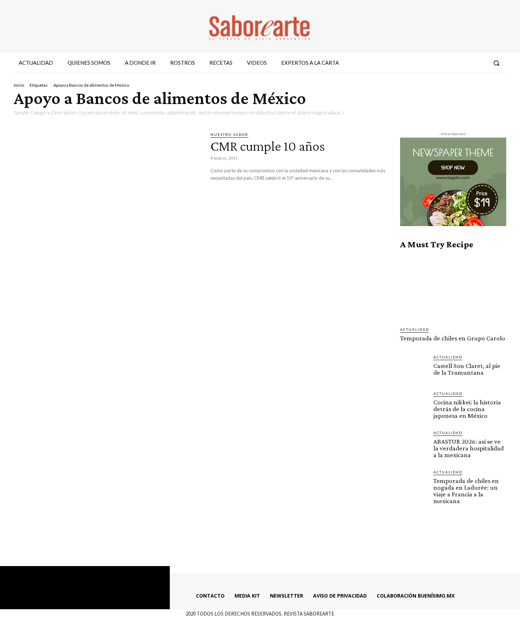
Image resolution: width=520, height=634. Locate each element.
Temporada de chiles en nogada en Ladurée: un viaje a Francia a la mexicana (466, 491)
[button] (496, 63)
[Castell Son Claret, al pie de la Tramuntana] (414, 368)
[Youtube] (480, 63)
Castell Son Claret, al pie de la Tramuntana (466, 369)
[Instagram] (454, 63)
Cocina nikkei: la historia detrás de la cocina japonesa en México (467, 408)
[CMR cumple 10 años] (107, 186)
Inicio (19, 85)
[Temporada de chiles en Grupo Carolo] (453, 288)
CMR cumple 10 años (267, 146)
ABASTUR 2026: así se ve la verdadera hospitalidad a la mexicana (468, 448)
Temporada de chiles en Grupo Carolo (452, 338)
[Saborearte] (260, 26)
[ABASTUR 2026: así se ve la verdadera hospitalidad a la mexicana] (414, 443)
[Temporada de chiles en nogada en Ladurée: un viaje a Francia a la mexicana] (414, 483)
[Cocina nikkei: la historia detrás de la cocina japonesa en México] (414, 404)
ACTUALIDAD (414, 329)
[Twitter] (467, 63)
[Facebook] (441, 63)
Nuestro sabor (229, 134)
